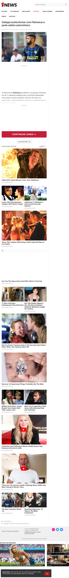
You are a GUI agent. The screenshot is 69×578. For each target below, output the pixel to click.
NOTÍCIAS (4, 11)
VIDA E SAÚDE (26, 11)
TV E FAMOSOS (14, 11)
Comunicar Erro (23, 141)
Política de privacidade (13, 531)
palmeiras (25, 523)
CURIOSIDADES (59, 11)
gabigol (6, 523)
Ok (47, 573)
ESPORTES (36, 11)
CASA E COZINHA (47, 11)
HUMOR (4, 16)
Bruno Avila (28, 29)
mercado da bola (15, 523)
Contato (4, 531)
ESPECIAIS (12, 16)
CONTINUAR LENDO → (24, 134)
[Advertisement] (24, 78)
